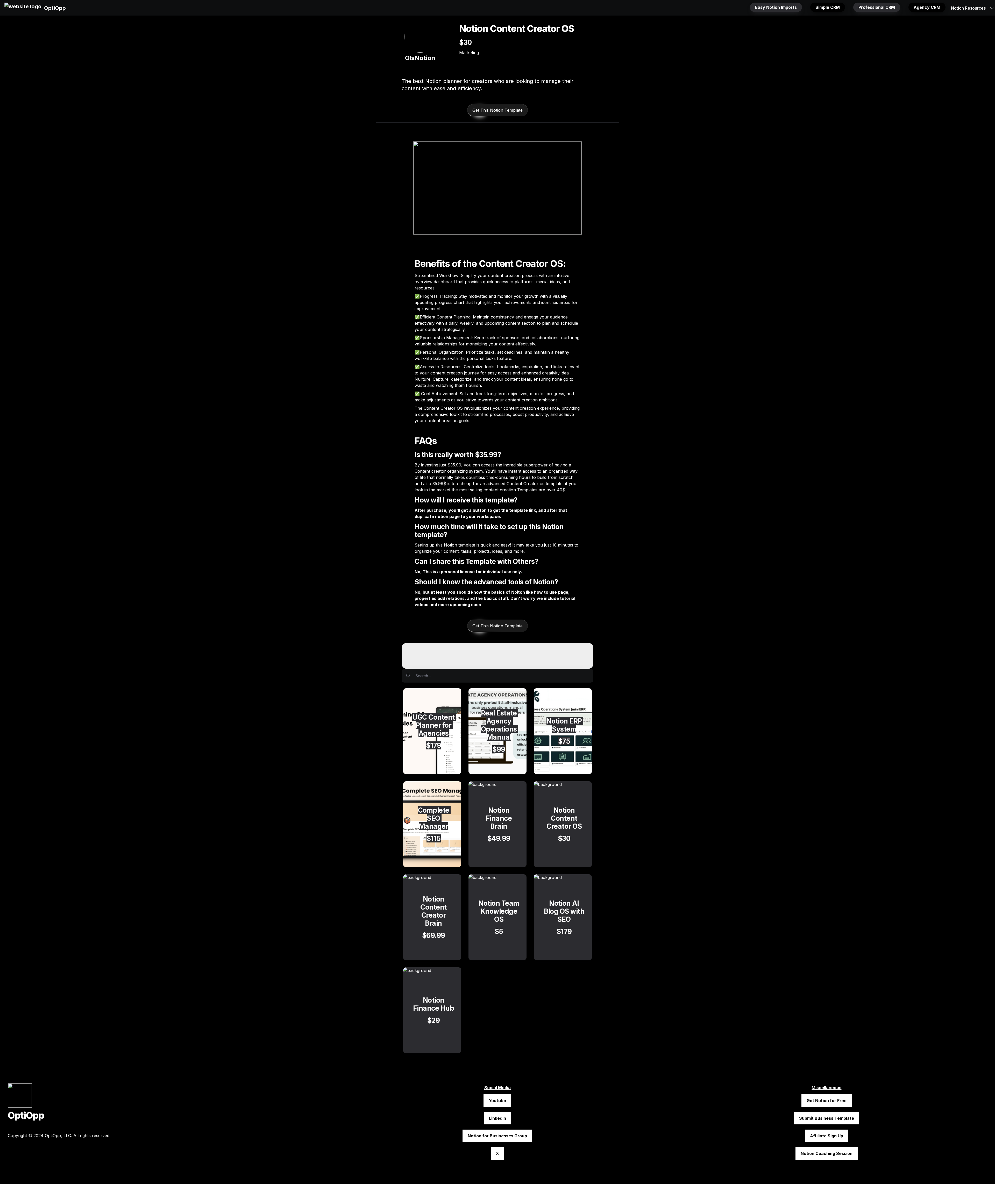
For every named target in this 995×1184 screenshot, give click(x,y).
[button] (23, 8)
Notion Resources (968, 8)
